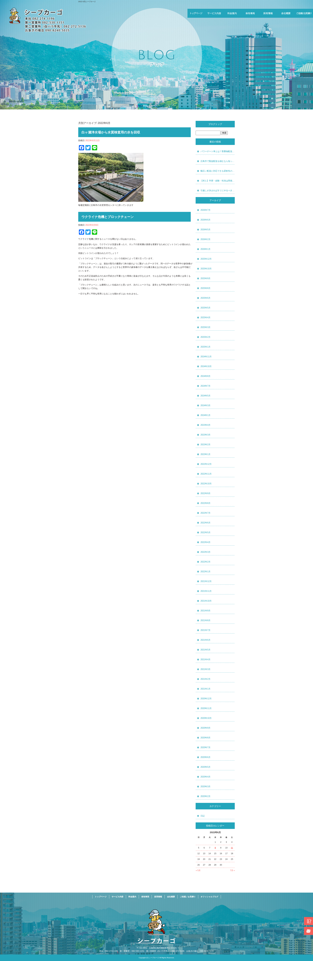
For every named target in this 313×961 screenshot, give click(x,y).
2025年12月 (206, 259)
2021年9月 (205, 610)
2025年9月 (205, 278)
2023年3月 (205, 435)
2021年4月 (205, 659)
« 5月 (198, 870)
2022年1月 (205, 571)
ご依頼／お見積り (304, 13)
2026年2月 (205, 239)
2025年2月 (205, 337)
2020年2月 (205, 796)
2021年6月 (205, 640)
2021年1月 (205, 689)
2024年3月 (205, 405)
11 (232, 848)
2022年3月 (205, 552)
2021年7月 (205, 630)
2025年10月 (206, 268)
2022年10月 (206, 483)
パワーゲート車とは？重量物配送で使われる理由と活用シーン (218, 151)
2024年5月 (205, 395)
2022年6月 (205, 522)
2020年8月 (205, 737)
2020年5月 (205, 767)
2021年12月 (206, 581)
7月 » (232, 870)
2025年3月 (205, 327)
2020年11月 (206, 708)
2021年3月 (205, 669)
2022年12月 (206, 464)
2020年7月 (205, 747)
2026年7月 (205, 210)
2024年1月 (205, 415)
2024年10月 (206, 366)
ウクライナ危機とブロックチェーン (108, 217)
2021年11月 (206, 591)
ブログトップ (215, 124)
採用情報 (268, 13)
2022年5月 (205, 532)
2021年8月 (205, 620)
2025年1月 (205, 347)
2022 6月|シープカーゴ (87, 1)
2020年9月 (205, 728)
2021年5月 (205, 649)
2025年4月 (205, 317)
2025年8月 (205, 288)
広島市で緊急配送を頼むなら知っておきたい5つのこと (218, 161)
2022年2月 (205, 562)
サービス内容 (214, 13)
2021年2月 (205, 679)
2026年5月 (205, 229)
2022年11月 (206, 474)
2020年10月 (206, 718)
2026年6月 (205, 220)
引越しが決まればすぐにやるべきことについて (218, 190)
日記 (203, 816)
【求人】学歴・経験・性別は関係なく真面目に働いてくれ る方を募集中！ (218, 180)
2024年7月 (205, 386)
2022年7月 (205, 513)
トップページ (196, 13)
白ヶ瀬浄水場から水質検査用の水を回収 (111, 132)
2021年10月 (206, 601)
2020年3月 (205, 786)
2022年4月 (205, 542)
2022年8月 (205, 503)
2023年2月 (205, 444)
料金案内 (232, 13)
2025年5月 (205, 307)
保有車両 (250, 13)
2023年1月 (205, 454)
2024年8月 (205, 376)
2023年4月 (205, 425)
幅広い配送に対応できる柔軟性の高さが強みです (218, 171)
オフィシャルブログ (209, 897)
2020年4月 (205, 777)
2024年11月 (206, 356)
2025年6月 (205, 298)
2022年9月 (205, 493)
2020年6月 (205, 757)
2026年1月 (205, 249)
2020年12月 (206, 698)
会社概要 (286, 13)
